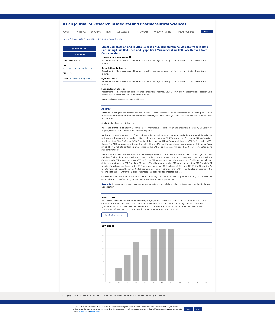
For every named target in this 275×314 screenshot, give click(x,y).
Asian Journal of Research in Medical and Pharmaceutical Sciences (124, 23)
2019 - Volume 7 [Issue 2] (89, 39)
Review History (79, 54)
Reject (198, 309)
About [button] (66, 32)
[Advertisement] (137, 6)
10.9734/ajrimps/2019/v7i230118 (77, 68)
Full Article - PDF (80, 49)
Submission (123, 32)
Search (206, 32)
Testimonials (141, 32)
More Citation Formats (114, 215)
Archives (81, 32)
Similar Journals (185, 32)
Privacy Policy (84, 311)
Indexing (96, 32)
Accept (188, 309)
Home (65, 39)
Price (108, 32)
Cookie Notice (95, 311)
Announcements (162, 32)
